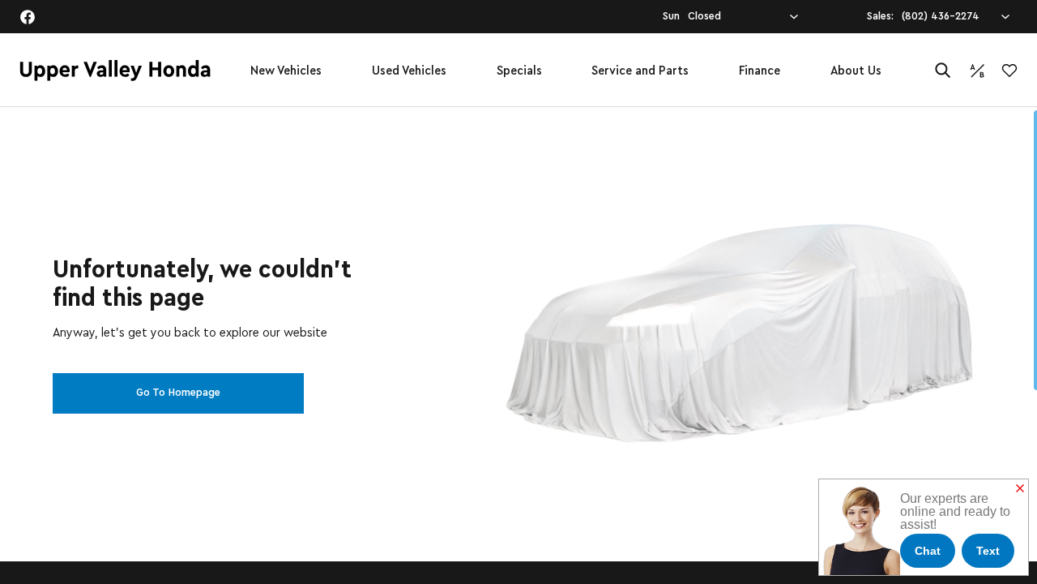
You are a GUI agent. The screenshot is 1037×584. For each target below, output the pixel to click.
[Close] (1020, 489)
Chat (928, 550)
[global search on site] (943, 70)
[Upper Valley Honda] (115, 70)
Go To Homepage (178, 392)
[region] (518, 345)
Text (988, 550)
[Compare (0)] (977, 70)
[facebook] (27, 17)
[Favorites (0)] (1009, 70)
